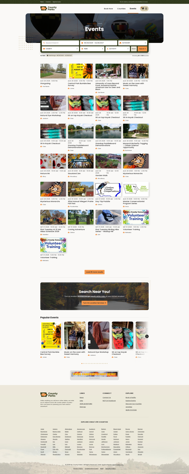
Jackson (45, 118)
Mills (54, 447)
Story (44, 176)
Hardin (103, 439)
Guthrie (67, 439)
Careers (48, 2)
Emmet (91, 437)
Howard (140, 439)
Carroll (91, 432)
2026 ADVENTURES (86, 404)
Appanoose (81, 429)
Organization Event (91, 469)
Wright (140, 454)
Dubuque (80, 437)
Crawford (104, 434)
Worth (127, 454)
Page (42, 449)
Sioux (127, 206)
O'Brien (128, 447)
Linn (98, 234)
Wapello (140, 452)
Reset (134, 49)
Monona (79, 447)
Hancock (92, 439)
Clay (66, 434)
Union (115, 452)
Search (141, 49)
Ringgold (128, 449)
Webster (80, 454)
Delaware (44, 437)
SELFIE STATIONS (131, 410)
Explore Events (131, 401)
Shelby (55, 452)
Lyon (102, 444)
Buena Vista (56, 432)
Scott (42, 452)
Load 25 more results (94, 272)
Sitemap (83, 407)
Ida (54, 442)
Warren (43, 454)
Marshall (43, 447)
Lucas (91, 444)
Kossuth (43, 444)
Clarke (55, 434)
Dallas (115, 434)
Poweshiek (116, 449)
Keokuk (140, 442)
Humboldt (44, 442)
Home (89, 23)
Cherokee (141, 432)
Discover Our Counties (134, 404)
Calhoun (79, 432)
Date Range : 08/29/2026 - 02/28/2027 (60, 55)
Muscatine (116, 447)
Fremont (140, 437)
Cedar (115, 432)
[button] (83, 363)
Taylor (103, 452)
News (42, 2)
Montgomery (105, 447)
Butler (67, 432)
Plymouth (68, 449)
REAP (102, 469)
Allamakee (68, 429)
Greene (43, 439)
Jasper (91, 442)
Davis (127, 434)
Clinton (99, 204)
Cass (127, 88)
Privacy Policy (78, 469)
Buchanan (128, 150)
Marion (140, 444)
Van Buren (45, 86)
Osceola (140, 447)
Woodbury (73, 176)
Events (133, 8)
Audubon (92, 429)
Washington (56, 454)
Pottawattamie (106, 449)
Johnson (116, 442)
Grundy (55, 439)
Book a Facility (131, 398)
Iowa (66, 442)
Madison (116, 444)
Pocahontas (74, 206)
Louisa (79, 444)
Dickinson (68, 437)
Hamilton (45, 234)
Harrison (116, 439)
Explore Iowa (57, 2)
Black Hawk (117, 429)
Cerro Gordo (130, 432)
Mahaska (128, 232)
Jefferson (104, 442)
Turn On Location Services (93, 303)
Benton (103, 429)
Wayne (67, 454)
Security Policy (111, 469)
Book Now (108, 8)
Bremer (140, 429)
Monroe (91, 447)
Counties (121, 8)
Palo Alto (55, 449)
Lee (54, 444)
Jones (72, 88)
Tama (91, 452)
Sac (139, 449)
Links (81, 401)
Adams (55, 429)
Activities (129, 407)
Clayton (79, 434)
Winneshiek (105, 454)
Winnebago (93, 454)
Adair (42, 429)
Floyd (115, 437)
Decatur (140, 434)
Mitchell (67, 447)
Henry (127, 439)
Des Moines (56, 437)
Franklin (128, 437)
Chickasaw (44, 434)
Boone (128, 429)
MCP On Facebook (109, 401)
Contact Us (107, 398)
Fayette (103, 437)
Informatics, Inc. (118, 465)
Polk (90, 449)
